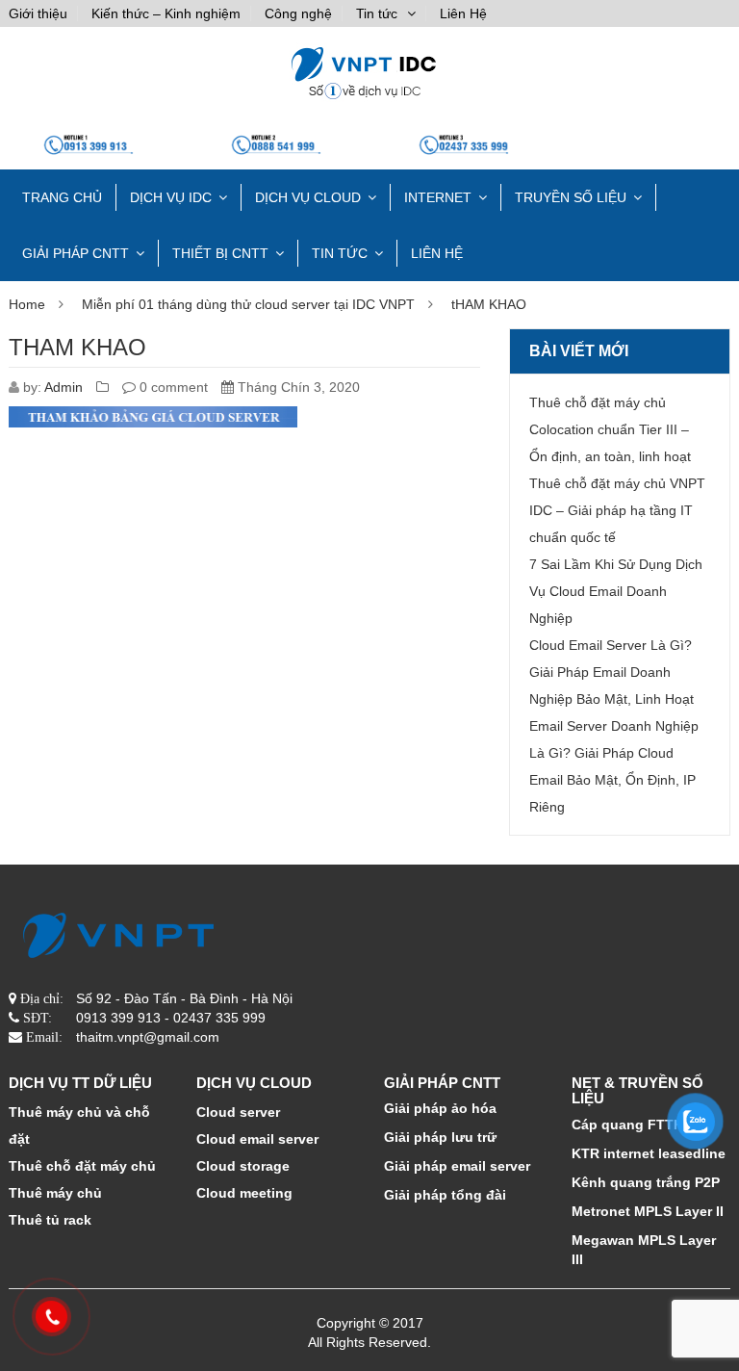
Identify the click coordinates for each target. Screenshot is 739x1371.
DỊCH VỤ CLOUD (308, 197)
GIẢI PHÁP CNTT (75, 253)
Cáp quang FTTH (627, 1124)
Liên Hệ (463, 13)
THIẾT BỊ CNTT (220, 253)
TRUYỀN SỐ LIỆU (570, 197)
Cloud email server (257, 1139)
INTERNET (437, 197)
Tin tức (376, 13)
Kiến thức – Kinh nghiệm (166, 13)
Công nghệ (298, 13)
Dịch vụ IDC (171, 197)
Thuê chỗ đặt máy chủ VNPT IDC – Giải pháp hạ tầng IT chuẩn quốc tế (617, 510)
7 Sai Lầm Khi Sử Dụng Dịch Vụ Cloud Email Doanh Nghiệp (615, 591)
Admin (63, 387)
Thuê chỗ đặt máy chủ (82, 1166)
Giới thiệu (38, 13)
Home (27, 304)
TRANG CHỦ (62, 197)
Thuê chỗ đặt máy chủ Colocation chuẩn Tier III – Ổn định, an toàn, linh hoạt (610, 429)
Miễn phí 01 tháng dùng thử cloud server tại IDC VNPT (248, 304)
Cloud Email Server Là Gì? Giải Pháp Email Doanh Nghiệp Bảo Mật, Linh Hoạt (611, 672)
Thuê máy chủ (55, 1193)
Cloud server (238, 1112)
